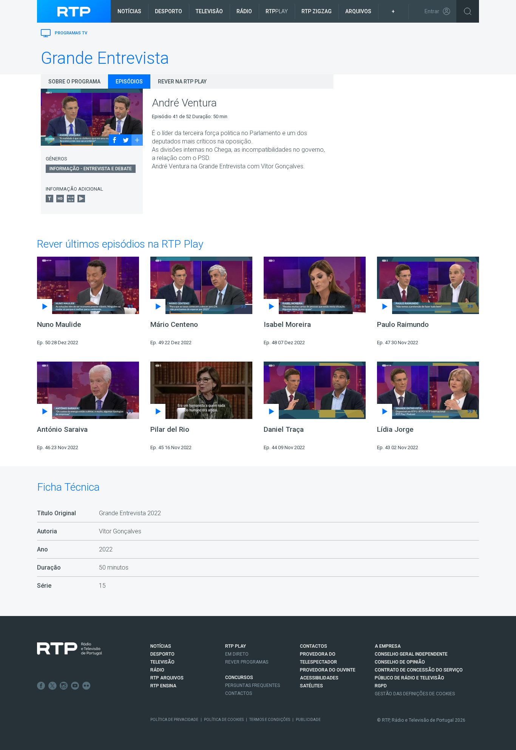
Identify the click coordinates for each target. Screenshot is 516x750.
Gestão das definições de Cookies (415, 693)
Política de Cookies (224, 720)
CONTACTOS (313, 646)
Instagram (64, 686)
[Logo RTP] (69, 648)
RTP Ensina (163, 685)
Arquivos (358, 11)
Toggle (467, 11)
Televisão (209, 11)
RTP (277, 11)
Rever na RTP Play (182, 82)
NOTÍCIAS (160, 646)
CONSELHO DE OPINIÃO (400, 662)
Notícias (129, 11)
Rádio (244, 11)
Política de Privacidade (174, 720)
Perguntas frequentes (252, 685)
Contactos (238, 693)
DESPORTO (162, 654)
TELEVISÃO (162, 662)
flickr (86, 686)
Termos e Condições (269, 720)
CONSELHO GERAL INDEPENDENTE (411, 654)
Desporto (168, 11)
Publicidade (308, 720)
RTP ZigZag (316, 11)
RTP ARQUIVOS (167, 678)
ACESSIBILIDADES (319, 678)
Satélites (311, 685)
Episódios (129, 82)
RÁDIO (157, 670)
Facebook (41, 686)
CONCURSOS (239, 677)
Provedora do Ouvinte (327, 670)
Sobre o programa (74, 82)
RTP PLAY (235, 646)
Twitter (52, 686)
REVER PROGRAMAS (246, 662)
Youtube (75, 686)
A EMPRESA (388, 646)
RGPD (381, 685)
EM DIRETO (237, 654)
